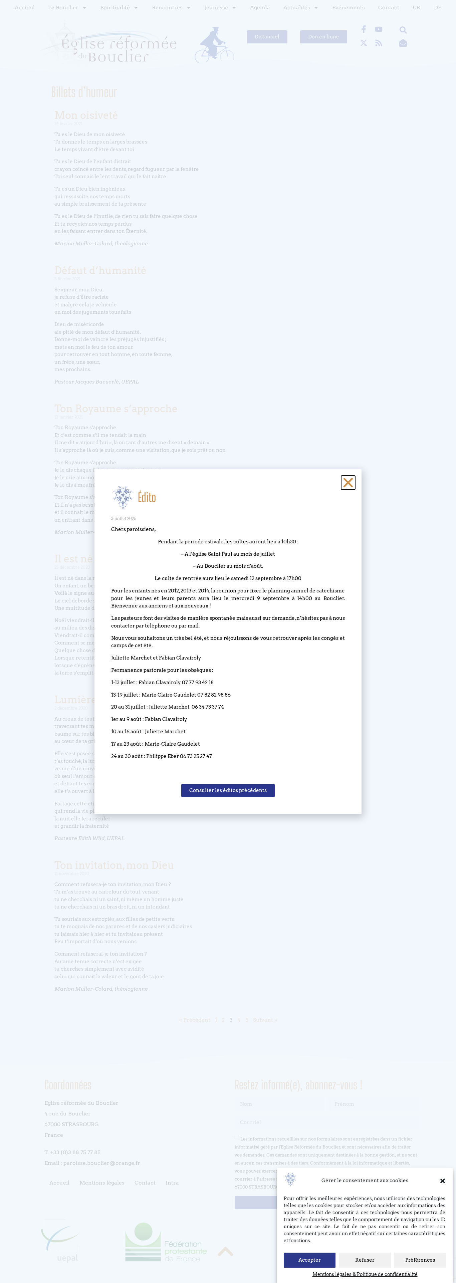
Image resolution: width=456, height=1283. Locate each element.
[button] (442, 1181)
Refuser (365, 1260)
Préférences (420, 1260)
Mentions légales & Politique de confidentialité (365, 1274)
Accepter (309, 1260)
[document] (228, 641)
